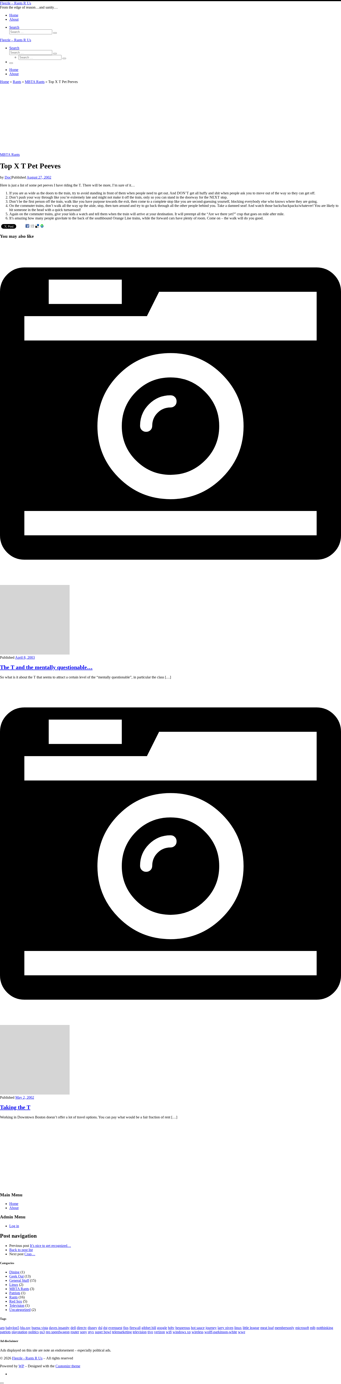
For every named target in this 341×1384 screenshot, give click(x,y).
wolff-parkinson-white (220, 1332)
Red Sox (15, 1301)
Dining (14, 1272)
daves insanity (59, 1328)
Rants (17, 82)
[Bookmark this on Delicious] (37, 226)
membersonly (284, 1328)
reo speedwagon (58, 1332)
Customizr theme (67, 1366)
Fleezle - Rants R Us (27, 1358)
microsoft (302, 1328)
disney (92, 1328)
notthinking (324, 1328)
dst (105, 1328)
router (75, 1332)
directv (82, 1328)
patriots (5, 1332)
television (140, 1332)
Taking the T (15, 1107)
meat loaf (267, 1328)
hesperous (182, 1328)
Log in (14, 1226)
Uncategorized (20, 1310)
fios (126, 1328)
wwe (241, 1332)
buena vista (40, 1328)
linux (238, 1328)
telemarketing (122, 1332)
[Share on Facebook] (27, 226)
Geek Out (16, 1276)
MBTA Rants (35, 82)
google (162, 1328)
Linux (13, 1285)
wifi (169, 1332)
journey (211, 1328)
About (14, 1208)
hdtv (171, 1328)
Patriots (14, 1293)
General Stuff (19, 1280)
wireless (197, 1332)
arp (2, 1328)
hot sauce (198, 1328)
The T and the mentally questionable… (46, 667)
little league (251, 1328)
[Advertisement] (139, 118)
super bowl (103, 1332)
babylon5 (12, 1328)
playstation (19, 1332)
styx (91, 1332)
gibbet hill (149, 1328)
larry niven (225, 1328)
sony (83, 1332)
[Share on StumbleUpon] (42, 226)
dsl (100, 1328)
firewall (135, 1328)
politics (33, 1332)
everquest (115, 1328)
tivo (150, 1332)
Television (16, 1305)
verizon (159, 1332)
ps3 (42, 1332)
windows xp (182, 1332)
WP (21, 1366)
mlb (312, 1328)
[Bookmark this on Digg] (32, 226)
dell (73, 1328)
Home (4, 82)
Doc (8, 177)
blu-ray (25, 1328)
